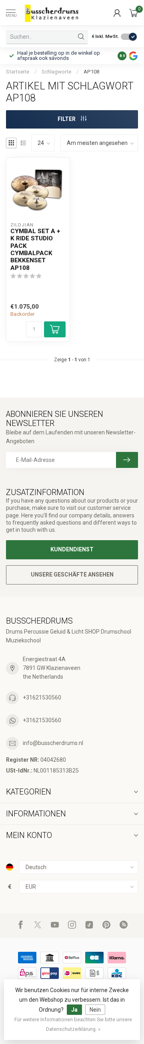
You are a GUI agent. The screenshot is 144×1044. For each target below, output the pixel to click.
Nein (95, 1009)
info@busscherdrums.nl (53, 743)
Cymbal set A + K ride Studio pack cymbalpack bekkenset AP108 (35, 249)
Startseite (17, 72)
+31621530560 (42, 697)
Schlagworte (56, 72)
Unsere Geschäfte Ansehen (72, 574)
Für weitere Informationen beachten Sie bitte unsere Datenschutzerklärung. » (73, 1024)
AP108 (91, 72)
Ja (74, 1009)
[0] (133, 13)
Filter (67, 119)
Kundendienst (72, 549)
